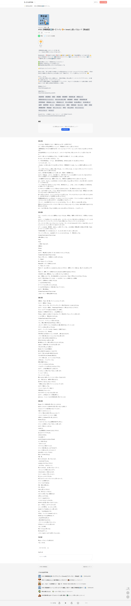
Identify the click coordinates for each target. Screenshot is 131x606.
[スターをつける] (39, 32)
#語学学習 (45, 105)
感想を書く (66, 129)
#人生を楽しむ (86, 102)
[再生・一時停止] (65, 603)
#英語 (53, 96)
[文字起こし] (48, 27)
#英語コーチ (80, 96)
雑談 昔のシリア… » (87, 566)
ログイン (96, 2)
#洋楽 (90, 105)
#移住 (68, 105)
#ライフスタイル (79, 107)
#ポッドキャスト (57, 107)
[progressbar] (65, 600)
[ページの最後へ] (127, 596)
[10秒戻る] (59, 603)
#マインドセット (43, 110)
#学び (64, 107)
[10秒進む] (72, 603)
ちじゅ (40, 45)
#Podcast (49, 107)
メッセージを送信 (50, 36)
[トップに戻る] (127, 592)
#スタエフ (51, 110)
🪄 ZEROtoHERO (28, 6)
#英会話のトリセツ (60, 105)
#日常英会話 (42, 102)
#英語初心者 (72, 96)
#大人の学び (70, 107)
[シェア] (42, 33)
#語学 (40, 105)
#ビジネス (80, 105)
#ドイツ (52, 105)
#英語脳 (59, 96)
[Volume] (54, 603)
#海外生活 (73, 105)
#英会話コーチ (60, 102)
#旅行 (85, 105)
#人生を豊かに (77, 102)
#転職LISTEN (42, 107)
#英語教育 (64, 96)
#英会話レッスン (51, 102)
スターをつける (42, 547)
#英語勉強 (47, 96)
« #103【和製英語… (43, 566)
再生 (42, 36)
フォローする (47, 32)
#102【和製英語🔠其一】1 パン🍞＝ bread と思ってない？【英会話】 (64, 29)
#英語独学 (69, 99)
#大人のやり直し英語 (60, 99)
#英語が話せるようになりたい (46, 99)
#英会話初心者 (83, 99)
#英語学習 (41, 96)
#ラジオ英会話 (69, 102)
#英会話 (76, 99)
